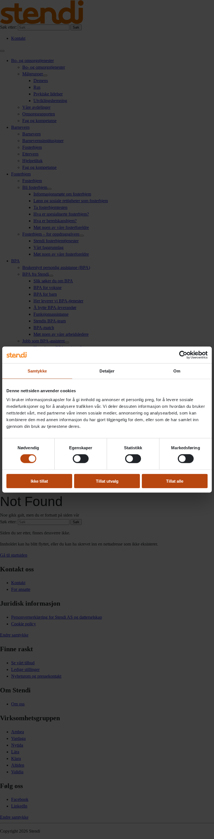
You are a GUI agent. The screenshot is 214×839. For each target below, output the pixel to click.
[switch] (81, 458)
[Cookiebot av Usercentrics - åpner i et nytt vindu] (183, 355)
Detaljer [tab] (107, 371)
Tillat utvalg (107, 480)
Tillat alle (174, 480)
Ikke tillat (39, 480)
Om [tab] (176, 371)
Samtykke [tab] (37, 371)
